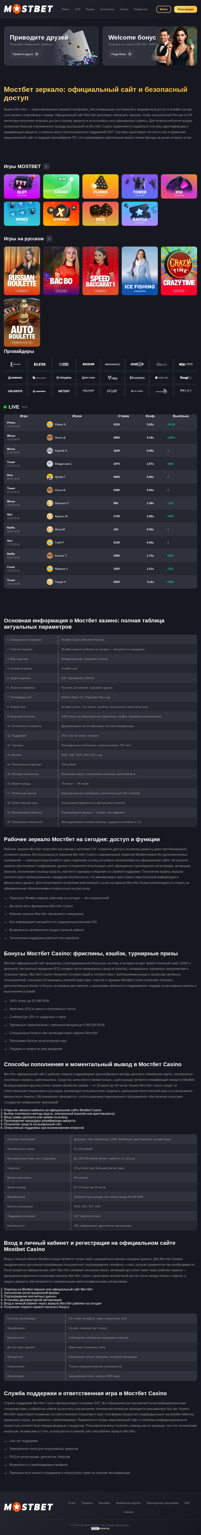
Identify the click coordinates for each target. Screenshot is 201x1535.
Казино (90, 9)
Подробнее (118, 54)
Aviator (124, 9)
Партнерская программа (162, 1502)
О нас (72, 1502)
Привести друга (23, 54)
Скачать (129, 1511)
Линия (65, 9)
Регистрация (186, 9)
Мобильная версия (128, 1502)
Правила (87, 1502)
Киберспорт (141, 9)
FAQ (187, 1502)
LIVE (77, 9)
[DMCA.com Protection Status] (100, 1529)
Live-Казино (107, 9)
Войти (164, 9)
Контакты (104, 1502)
